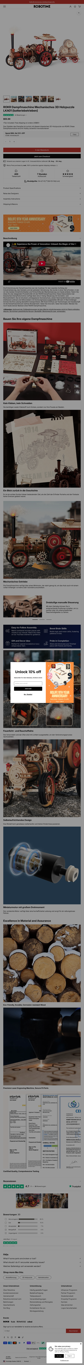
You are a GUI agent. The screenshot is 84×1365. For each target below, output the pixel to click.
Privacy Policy (64, 1352)
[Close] (81, 1344)
